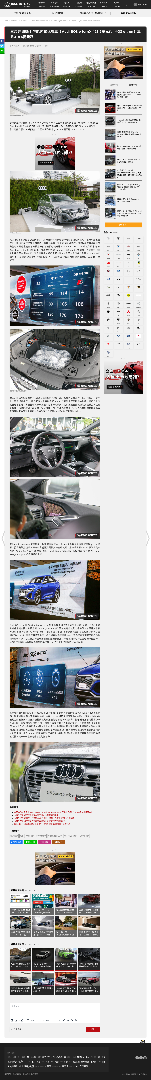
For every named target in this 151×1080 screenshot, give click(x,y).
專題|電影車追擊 (128, 13)
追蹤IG (45, 842)
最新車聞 (42, 3)
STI (99, 1057)
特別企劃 (116, 7)
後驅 (61, 1062)
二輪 (99, 1062)
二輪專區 (116, 3)
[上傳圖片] (12, 1020)
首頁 (6, 21)
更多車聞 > (123, 225)
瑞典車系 (55, 1066)
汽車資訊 (24, 21)
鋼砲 (103, 1062)
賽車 (19, 1057)
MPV (53, 1057)
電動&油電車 (91, 3)
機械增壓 (80, 1057)
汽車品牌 (91, 7)
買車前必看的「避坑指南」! (93, 13)
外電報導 (79, 7)
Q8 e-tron (30, 836)
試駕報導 (79, 3)
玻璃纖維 (85, 1062)
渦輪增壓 (93, 1057)
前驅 (57, 1062)
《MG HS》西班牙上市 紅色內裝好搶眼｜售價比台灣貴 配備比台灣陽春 (44, 818)
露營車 (65, 1066)
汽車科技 (103, 3)
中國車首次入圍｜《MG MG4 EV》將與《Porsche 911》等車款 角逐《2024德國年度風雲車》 (53, 812)
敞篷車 (10, 1057)
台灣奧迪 (14, 836)
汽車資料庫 (54, 7)
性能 (21, 1061)
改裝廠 (20, 1066)
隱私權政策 (17, 1074)
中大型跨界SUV (55, 836)
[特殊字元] (72, 1020)
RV (48, 1057)
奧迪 (22, 836)
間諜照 (66, 3)
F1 (25, 1062)
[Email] (145, 1057)
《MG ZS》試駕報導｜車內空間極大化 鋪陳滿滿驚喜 (36, 815)
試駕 (74, 1057)
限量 (103, 1057)
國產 (29, 1062)
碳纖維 (76, 1062)
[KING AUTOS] (17, 4)
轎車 (52, 1062)
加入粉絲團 (17, 842)
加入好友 (31, 842)
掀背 (70, 1066)
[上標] (64, 1020)
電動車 (37, 1066)
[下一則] (147, 538)
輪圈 (23, 1057)
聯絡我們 (8, 1074)
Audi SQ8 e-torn (71, 836)
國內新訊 (66, 7)
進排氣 (93, 1062)
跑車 (47, 1062)
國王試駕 (31, 1057)
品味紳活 (103, 7)
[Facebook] (137, 1057)
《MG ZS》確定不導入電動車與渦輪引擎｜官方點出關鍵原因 (39, 821)
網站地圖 (26, 1074)
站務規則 (34, 1074)
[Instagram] (141, 1057)
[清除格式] (28, 1020)
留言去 (59, 842)
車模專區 (54, 3)
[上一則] (3, 538)
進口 (33, 1062)
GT (60, 1066)
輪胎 (15, 1057)
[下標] (68, 1020)
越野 (38, 1062)
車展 (87, 1057)
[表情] (76, 1020)
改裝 (39, 1057)
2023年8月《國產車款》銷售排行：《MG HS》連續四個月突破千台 (42, 824)
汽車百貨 (84, 1066)
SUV (44, 1057)
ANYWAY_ (16, 46)
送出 (93, 1029)
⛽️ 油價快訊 (57, 13)
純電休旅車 (41, 836)
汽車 (43, 1062)
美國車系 (43, 1066)
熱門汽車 (42, 7)
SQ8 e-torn (84, 836)
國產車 (69, 1057)
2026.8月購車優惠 (22, 13)
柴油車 (76, 1066)
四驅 (66, 1062)
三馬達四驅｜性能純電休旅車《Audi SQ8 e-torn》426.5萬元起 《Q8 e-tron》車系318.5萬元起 (65, 21)
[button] (17, 1020)
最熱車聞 (133, 85)
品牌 (70, 1062)
